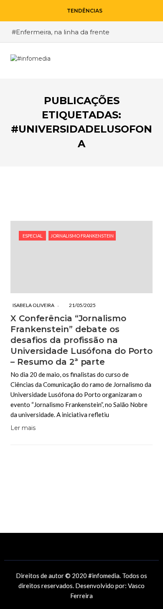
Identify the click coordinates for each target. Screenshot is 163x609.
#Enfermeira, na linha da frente (61, 32)
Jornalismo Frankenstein (82, 235)
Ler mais (23, 428)
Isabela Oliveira (33, 305)
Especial (33, 235)
